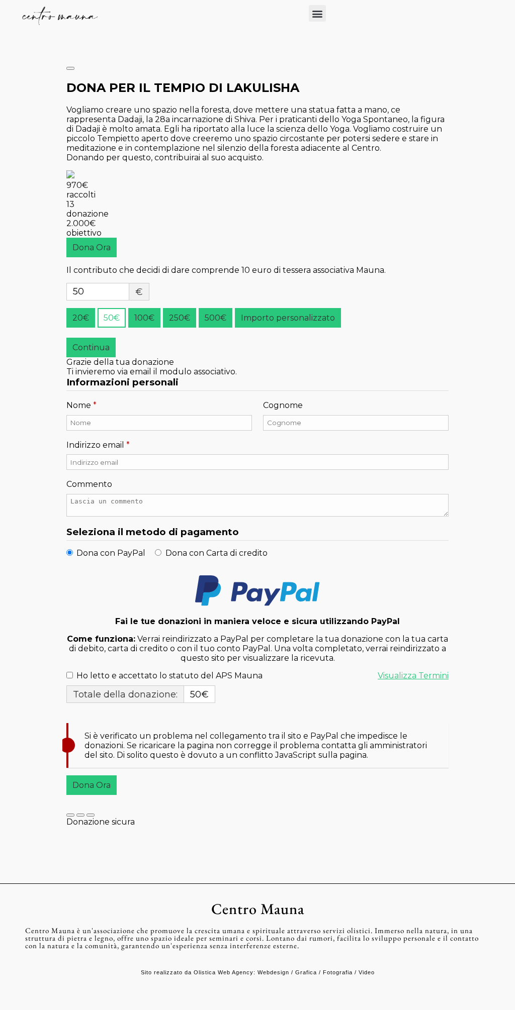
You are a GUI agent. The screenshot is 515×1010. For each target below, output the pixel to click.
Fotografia (338, 972)
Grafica (306, 972)
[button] (317, 13)
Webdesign (273, 972)
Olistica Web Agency (223, 972)
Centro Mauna (257, 909)
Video (367, 972)
